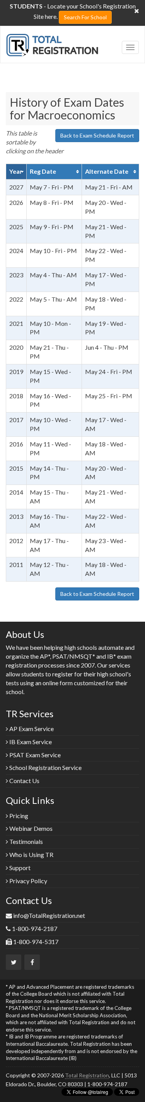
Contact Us (23, 780)
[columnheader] (16, 171)
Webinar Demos (30, 828)
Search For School (85, 17)
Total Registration (87, 1075)
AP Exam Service (31, 728)
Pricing (18, 815)
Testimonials (25, 841)
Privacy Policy (27, 880)
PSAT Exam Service (34, 754)
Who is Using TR (30, 854)
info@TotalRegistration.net (49, 915)
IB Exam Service (30, 741)
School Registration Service (45, 767)
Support (19, 867)
